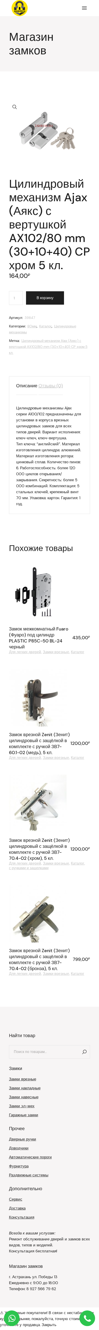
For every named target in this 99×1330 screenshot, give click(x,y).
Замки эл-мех (22, 1105)
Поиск (84, 1052)
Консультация (21, 1217)
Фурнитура (19, 1166)
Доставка (17, 1208)
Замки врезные (56, 652)
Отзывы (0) (50, 386)
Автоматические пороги (30, 1157)
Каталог (45, 326)
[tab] (26, 385)
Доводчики (19, 1148)
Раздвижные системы (28, 1175)
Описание (26, 386)
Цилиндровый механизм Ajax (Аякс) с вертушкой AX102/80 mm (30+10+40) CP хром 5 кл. (48, 346)
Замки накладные (25, 1088)
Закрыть (49, 1324)
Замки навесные (23, 1097)
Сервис (15, 1199)
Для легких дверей (25, 652)
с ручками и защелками (29, 868)
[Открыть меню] (84, 8)
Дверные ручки (22, 1139)
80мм (32, 326)
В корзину (45, 297)
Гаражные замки (23, 1114)
